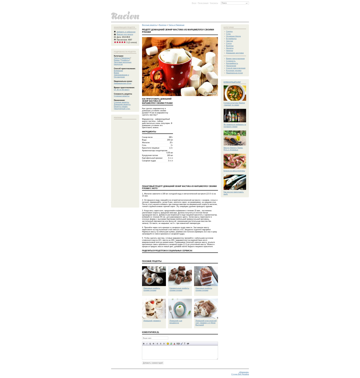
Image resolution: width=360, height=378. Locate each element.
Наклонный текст (147, 343)
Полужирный (143, 343)
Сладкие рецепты (121, 102)
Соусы (229, 43)
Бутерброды (231, 39)
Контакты (214, 3)
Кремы (117, 60)
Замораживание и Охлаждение (121, 76)
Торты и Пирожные (122, 58)
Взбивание (118, 71)
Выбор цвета (174, 343)
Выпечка (229, 46)
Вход (194, 3)
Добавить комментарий (153, 363)
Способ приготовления (235, 68)
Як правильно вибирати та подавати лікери (235, 125)
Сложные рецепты (121, 96)
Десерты (229, 48)
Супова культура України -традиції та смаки (234, 104)
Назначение (231, 66)
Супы (228, 34)
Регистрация (203, 3)
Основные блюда (233, 36)
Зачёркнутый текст (153, 343)
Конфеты (125, 60)
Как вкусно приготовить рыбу (234, 193)
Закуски (229, 41)
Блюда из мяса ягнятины (234, 171)
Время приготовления (235, 59)
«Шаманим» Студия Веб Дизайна (240, 373)
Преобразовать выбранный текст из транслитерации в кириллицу (184, 343)
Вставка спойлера (188, 343)
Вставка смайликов (167, 343)
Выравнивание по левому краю (157, 343)
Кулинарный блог (232, 82)
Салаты (229, 31)
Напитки (229, 51)
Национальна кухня (234, 73)
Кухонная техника (233, 70)
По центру (160, 343)
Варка (116, 73)
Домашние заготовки (235, 53)
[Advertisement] (125, 163)
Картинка (171, 343)
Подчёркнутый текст (150, 343)
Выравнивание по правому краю (164, 343)
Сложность (231, 61)
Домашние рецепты (122, 104)
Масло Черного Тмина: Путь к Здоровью (233, 149)
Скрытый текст (178, 343)
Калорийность (232, 63)
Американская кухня (122, 83)
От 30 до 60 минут (122, 90)
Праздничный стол (122, 109)
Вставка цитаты (181, 343)
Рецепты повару (120, 106)
